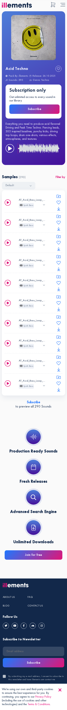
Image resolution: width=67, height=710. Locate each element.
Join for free (33, 555)
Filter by (60, 177)
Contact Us (35, 605)
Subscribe (34, 109)
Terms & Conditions (39, 704)
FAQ (30, 597)
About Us (9, 597)
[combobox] (18, 185)
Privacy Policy (43, 696)
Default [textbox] (10, 185)
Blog (6, 605)
